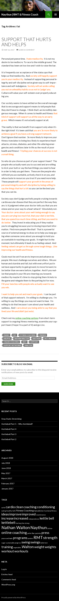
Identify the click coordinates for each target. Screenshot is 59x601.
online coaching (11, 342)
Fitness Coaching (28, 335)
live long (18, 523)
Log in (4, 569)
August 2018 (7, 458)
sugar (3, 543)
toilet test (44, 543)
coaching (30, 507)
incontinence (41, 515)
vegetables (17, 547)
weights (50, 547)
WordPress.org (8, 584)
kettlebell (8, 523)
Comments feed (8, 579)
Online (49, 528)
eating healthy (6, 511)
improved (29, 514)
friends (43, 335)
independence (33, 519)
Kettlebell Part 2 (8, 439)
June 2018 (6, 468)
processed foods (7, 538)
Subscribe (8, 384)
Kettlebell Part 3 (8, 434)
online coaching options (26, 318)
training (7, 547)
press (45, 533)
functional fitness (50, 511)
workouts (21, 551)
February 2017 (7, 483)
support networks (12, 345)
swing (25, 542)
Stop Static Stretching (11, 419)
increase (7, 518)
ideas (5, 514)
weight (39, 547)
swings (35, 542)
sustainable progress (13, 543)
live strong (25, 523)
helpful (7, 338)
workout (7, 551)
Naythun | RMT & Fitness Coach (19, 14)
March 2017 (6, 478)
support (34, 342)
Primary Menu (55, 14)
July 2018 (5, 463)
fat (14, 335)
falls (13, 511)
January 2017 (7, 488)
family (6, 335)
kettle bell (47, 518)
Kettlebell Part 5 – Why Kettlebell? (17, 424)
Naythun (37, 338)
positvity (38, 533)
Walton (28, 345)
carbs (3, 507)
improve (15, 514)
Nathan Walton (22, 338)
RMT (24, 342)
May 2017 (5, 473)
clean (19, 507)
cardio (10, 507)
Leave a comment (27, 50)
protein (30, 538)
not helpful (50, 338)
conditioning (46, 507)
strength (50, 537)
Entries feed (6, 574)
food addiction (39, 511)
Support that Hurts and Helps (26, 41)
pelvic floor (31, 533)
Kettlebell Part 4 (8, 429)
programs (20, 538)
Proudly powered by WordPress (13, 597)
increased (21, 518)
